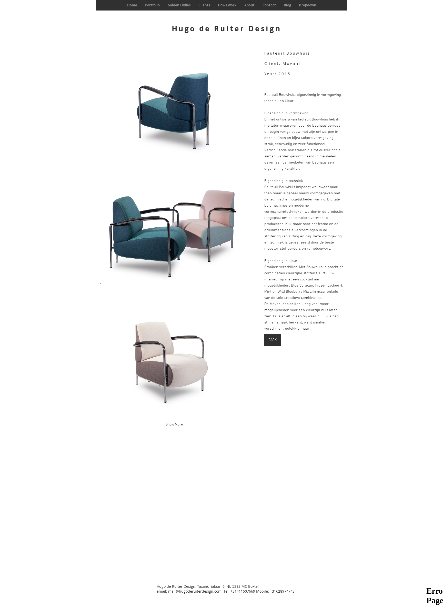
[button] (174, 108)
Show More (174, 424)
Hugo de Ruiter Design (226, 29)
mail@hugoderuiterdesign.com (195, 591)
